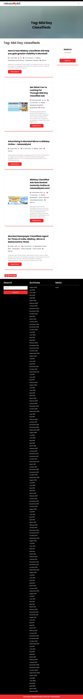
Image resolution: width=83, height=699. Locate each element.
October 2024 (34, 314)
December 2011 (34, 612)
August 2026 (33, 287)
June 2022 (32, 361)
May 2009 (32, 683)
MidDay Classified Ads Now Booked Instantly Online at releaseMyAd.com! (40, 184)
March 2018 (33, 446)
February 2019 (34, 419)
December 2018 (34, 424)
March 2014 (33, 554)
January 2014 (33, 559)
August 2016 (33, 480)
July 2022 (32, 358)
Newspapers (33, 107)
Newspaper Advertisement (16, 60)
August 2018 (33, 432)
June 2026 (33, 292)
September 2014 (34, 538)
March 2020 (33, 398)
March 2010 (33, 657)
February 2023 (34, 343)
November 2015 (34, 504)
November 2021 (34, 366)
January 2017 (33, 467)
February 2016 (34, 496)
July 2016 (32, 483)
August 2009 (33, 675)
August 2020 (33, 385)
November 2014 (34, 533)
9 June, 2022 (13, 58)
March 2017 (33, 464)
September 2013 (34, 570)
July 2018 (32, 435)
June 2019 (32, 414)
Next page (12, 275)
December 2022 (34, 345)
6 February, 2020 (36, 100)
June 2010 (32, 649)
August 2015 (33, 509)
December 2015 (34, 501)
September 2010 (34, 644)
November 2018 (34, 427)
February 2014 (34, 556)
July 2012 (32, 596)
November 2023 (34, 327)
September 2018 (34, 430)
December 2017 (34, 453)
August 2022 (33, 356)
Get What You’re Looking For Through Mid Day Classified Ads (39, 91)
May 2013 (32, 580)
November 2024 (34, 311)
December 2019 (34, 406)
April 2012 (32, 604)
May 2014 (32, 549)
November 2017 (34, 456)
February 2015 (34, 525)
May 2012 (32, 601)
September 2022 (34, 353)
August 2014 (33, 541)
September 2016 (34, 477)
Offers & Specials (44, 197)
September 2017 (34, 461)
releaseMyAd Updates (36, 200)
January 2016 (33, 498)
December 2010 (34, 636)
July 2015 (32, 512)
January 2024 (33, 321)
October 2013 (33, 567)
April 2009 (32, 686)
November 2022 (34, 348)
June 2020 (33, 390)
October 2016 (33, 475)
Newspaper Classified (32, 60)
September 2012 (34, 591)
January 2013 (33, 588)
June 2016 (32, 485)
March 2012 (33, 607)
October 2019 (33, 409)
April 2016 (32, 490)
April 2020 (32, 395)
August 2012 (33, 593)
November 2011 (34, 615)
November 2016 (34, 472)
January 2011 (33, 633)
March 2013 (33, 585)
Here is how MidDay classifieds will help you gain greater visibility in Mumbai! (28, 52)
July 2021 (32, 374)
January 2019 (33, 422)
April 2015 (32, 520)
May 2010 (32, 652)
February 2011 (33, 630)
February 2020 (34, 401)
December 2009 (34, 665)
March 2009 (33, 688)
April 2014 (32, 551)
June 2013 (32, 578)
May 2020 (32, 393)
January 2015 (33, 527)
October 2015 (34, 506)
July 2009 (32, 678)
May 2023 (32, 337)
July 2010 (32, 646)
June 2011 (32, 620)
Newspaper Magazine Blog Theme (35, 697)
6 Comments (28, 246)
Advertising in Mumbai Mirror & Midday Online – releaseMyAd (29, 143)
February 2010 (34, 659)
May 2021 (32, 380)
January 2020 (33, 403)
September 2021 (34, 372)
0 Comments (29, 58)
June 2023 (33, 335)
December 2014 (34, 530)
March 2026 (33, 300)
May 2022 (32, 364)
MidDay (38, 58)
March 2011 (33, 628)
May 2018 (32, 440)
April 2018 (32, 443)
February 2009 (34, 691)
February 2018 (34, 448)
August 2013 (33, 572)
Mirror (40, 148)
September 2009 (35, 673)
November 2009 (34, 667)
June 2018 (32, 438)
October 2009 (34, 670)
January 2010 (33, 662)
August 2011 (33, 617)
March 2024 (33, 319)
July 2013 (32, 575)
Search (68, 49)
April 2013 (32, 583)
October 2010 (33, 641)
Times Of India (37, 249)
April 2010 (32, 654)
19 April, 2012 (13, 148)
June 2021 (32, 377)
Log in (57, 287)
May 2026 (32, 295)
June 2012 (32, 599)
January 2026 (33, 306)
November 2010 (34, 638)
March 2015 (33, 522)
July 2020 (32, 388)
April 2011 (32, 625)
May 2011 (32, 622)
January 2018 (33, 451)
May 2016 (32, 488)
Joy (21, 58)
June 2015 (32, 514)
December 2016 (34, 469)
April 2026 (32, 298)
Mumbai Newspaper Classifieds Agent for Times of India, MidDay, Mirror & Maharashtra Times (28, 239)
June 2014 (32, 546)
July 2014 (32, 543)
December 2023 (34, 324)
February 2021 (33, 382)
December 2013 (34, 562)
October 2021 (33, 369)
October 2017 (33, 459)
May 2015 (32, 517)
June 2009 (33, 681)
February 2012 (33, 609)
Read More (15, 72)
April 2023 (32, 340)
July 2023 (32, 332)
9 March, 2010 (13, 246)
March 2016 (33, 493)
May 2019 (32, 417)
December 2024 (34, 308)
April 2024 (32, 316)
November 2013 (34, 564)
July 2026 (32, 290)
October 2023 (34, 329)
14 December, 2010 (37, 192)
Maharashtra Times (40, 246)
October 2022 (34, 351)
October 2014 (34, 535)
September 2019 (34, 411)
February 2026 (34, 303)
